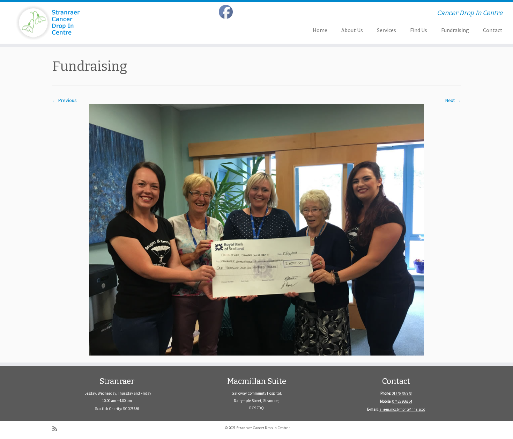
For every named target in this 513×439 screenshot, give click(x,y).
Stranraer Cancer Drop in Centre (262, 427)
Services (386, 30)
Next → (453, 100)
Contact (493, 30)
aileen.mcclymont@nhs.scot (402, 409)
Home (320, 30)
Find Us (418, 30)
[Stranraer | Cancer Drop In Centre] (59, 22)
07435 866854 (402, 401)
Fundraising (455, 30)
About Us (352, 30)
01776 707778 (402, 393)
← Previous (64, 100)
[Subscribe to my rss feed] (56, 428)
